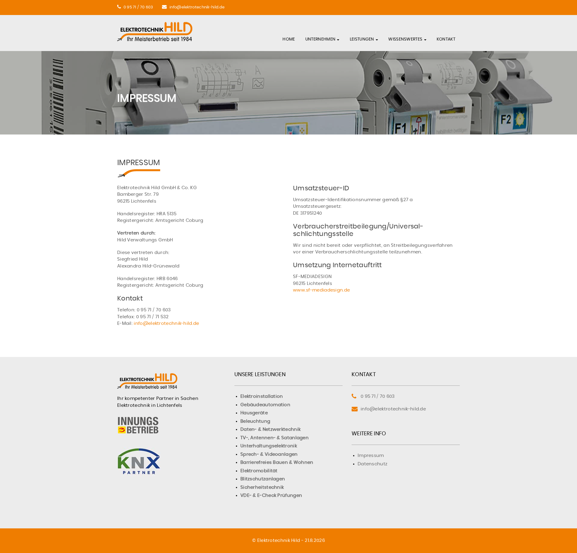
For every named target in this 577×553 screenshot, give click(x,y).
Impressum (371, 455)
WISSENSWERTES (405, 39)
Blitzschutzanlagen (262, 479)
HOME (288, 39)
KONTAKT (446, 39)
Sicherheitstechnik (262, 487)
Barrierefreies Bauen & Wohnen (276, 462)
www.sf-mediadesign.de (321, 290)
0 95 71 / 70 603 (138, 7)
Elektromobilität (259, 471)
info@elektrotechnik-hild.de (196, 7)
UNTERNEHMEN (321, 39)
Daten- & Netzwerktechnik (270, 429)
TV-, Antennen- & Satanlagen (274, 438)
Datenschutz (372, 464)
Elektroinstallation (261, 396)
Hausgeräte (254, 413)
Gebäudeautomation (265, 405)
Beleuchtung (255, 421)
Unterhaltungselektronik (268, 446)
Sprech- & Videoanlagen (269, 454)
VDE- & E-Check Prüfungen (271, 495)
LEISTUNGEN (362, 39)
